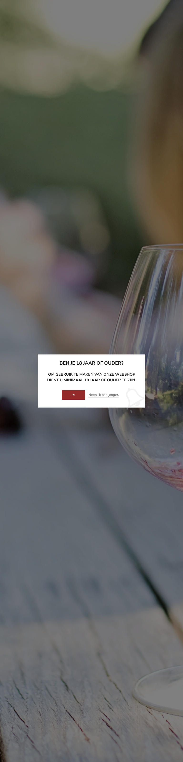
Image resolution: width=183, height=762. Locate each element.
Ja (73, 395)
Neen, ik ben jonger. (103, 395)
